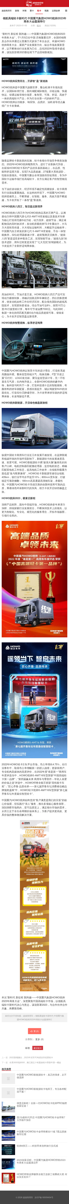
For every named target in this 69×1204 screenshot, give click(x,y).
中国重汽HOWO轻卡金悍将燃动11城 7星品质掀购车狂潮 (41, 1133)
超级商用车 (34, 4)
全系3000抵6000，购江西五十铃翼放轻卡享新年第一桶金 (35, 1062)
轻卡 (39, 10)
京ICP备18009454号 (43, 1197)
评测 (24, 10)
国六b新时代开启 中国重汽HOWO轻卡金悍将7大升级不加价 (41, 1119)
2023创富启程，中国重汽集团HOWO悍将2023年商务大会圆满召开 (41, 1161)
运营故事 (56, 10)
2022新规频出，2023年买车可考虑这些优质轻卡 (31, 1057)
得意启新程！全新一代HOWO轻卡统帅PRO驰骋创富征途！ (42, 1104)
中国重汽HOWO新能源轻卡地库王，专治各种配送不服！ (41, 1090)
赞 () (36, 1031)
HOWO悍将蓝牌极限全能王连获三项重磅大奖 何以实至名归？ (42, 1175)
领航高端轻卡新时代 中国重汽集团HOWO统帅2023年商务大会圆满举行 (34, 19)
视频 (47, 10)
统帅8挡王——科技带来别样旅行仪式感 (37, 1145)
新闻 (17, 10)
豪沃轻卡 (38, 1047)
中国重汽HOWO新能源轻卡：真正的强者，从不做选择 (41, 1076)
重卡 (32, 10)
